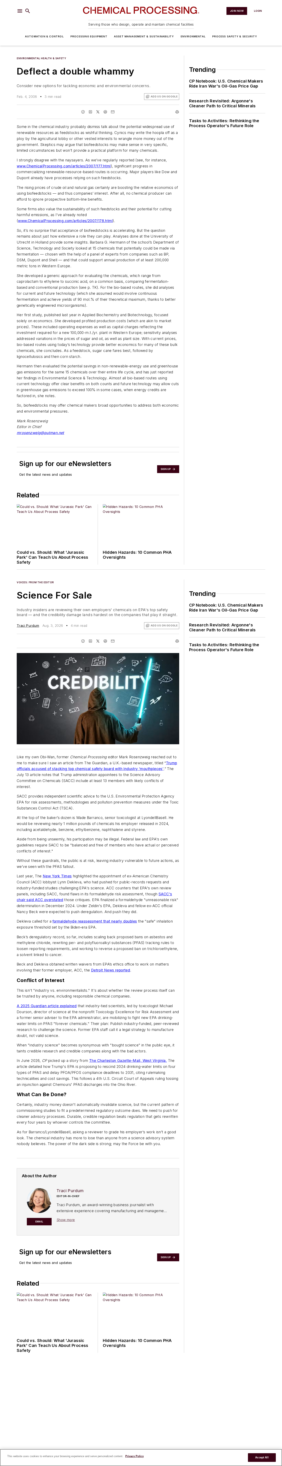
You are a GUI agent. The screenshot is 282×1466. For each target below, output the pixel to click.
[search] (28, 11)
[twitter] (98, 112)
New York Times (57, 876)
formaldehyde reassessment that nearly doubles (94, 921)
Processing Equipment (88, 36)
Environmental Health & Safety (41, 58)
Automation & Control (44, 36)
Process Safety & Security (234, 36)
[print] (177, 112)
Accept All (261, 1457)
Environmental (193, 36)
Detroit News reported (110, 970)
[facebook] (83, 112)
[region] (141, 1457)
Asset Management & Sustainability (144, 36)
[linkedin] (90, 112)
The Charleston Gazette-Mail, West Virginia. (128, 1060)
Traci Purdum (28, 626)
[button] (20, 11)
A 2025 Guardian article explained (47, 1006)
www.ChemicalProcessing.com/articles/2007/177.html (64, 166)
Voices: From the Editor (35, 582)
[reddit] (105, 112)
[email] (113, 112)
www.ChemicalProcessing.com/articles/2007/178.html (65, 221)
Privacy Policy (134, 1456)
